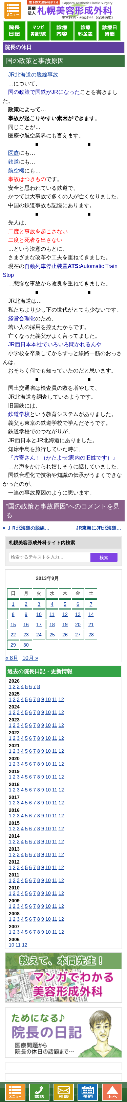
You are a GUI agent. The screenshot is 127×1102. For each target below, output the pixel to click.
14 (91, 614)
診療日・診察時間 (109, 30)
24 (39, 634)
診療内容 (62, 30)
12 (65, 614)
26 (65, 634)
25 (52, 634)
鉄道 (13, 162)
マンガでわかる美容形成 (38, 30)
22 (13, 634)
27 (78, 634)
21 (91, 624)
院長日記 (14, 30)
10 (39, 614)
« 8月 (11, 658)
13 (78, 614)
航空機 (16, 170)
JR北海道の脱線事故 (33, 75)
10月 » (30, 658)
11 (52, 614)
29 (13, 645)
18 (52, 624)
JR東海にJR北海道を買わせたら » (100, 528)
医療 (13, 153)
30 (26, 645)
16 (26, 624)
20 (78, 624)
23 (26, 634)
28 (91, 634)
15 (13, 624)
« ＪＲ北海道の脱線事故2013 (27, 528)
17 (39, 624)
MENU (13, 10)
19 (65, 624)
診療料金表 (86, 30)
